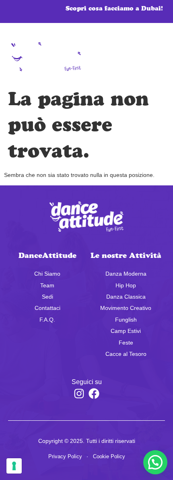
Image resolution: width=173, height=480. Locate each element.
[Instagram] (78, 393)
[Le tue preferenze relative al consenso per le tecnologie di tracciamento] (14, 466)
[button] (148, 57)
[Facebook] (94, 393)
